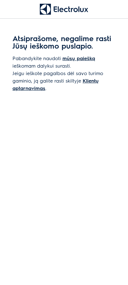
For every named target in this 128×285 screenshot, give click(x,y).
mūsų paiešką (78, 58)
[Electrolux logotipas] (64, 9)
